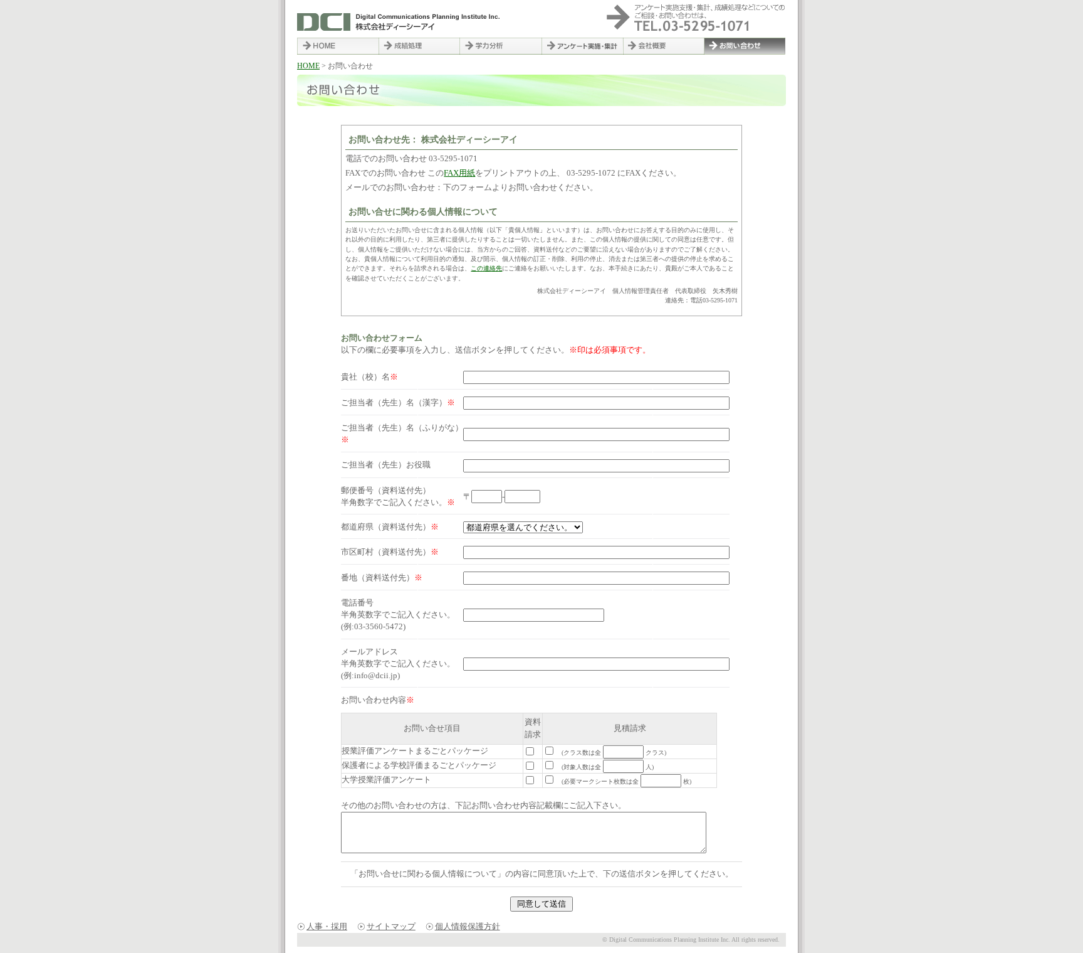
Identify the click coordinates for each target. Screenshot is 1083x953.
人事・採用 (326, 926)
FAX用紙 (459, 173)
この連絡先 (486, 268)
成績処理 (419, 46)
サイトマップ (391, 926)
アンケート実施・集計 (582, 46)
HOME (338, 46)
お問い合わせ (745, 46)
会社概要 (663, 46)
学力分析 (501, 46)
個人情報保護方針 (467, 926)
